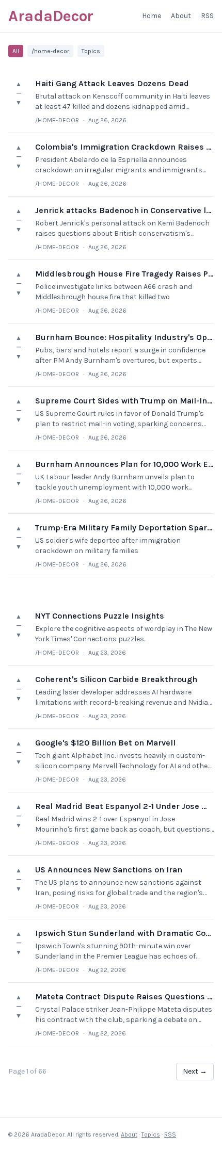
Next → (195, 1071)
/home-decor (50, 51)
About (181, 15)
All (15, 51)
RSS (207, 15)
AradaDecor (50, 16)
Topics (91, 51)
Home (151, 15)
